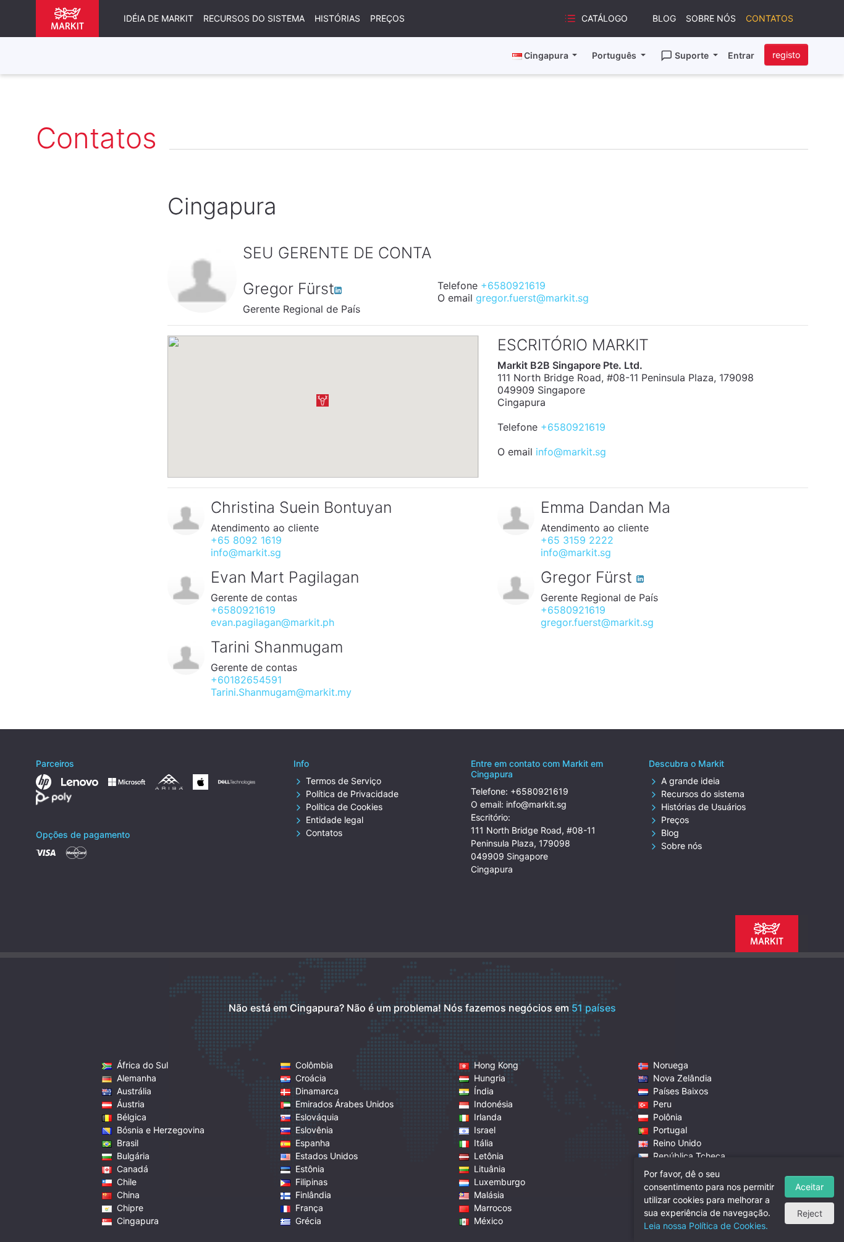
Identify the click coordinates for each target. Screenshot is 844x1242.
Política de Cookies (344, 806)
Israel (485, 1130)
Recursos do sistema (254, 18)
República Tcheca (689, 1156)
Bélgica (131, 1117)
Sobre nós (711, 18)
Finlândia (313, 1194)
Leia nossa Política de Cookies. (706, 1225)
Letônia (489, 1156)
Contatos (769, 18)
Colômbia (314, 1065)
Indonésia (493, 1104)
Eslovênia (314, 1130)
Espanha (312, 1143)
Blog (664, 18)
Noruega (670, 1065)
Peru (662, 1104)
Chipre (130, 1207)
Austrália (134, 1091)
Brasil (127, 1143)
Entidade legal (334, 819)
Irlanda (488, 1117)
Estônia (309, 1169)
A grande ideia (690, 780)
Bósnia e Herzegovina (161, 1130)
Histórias (337, 18)
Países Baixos (680, 1091)
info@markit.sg (571, 452)
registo (786, 54)
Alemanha (136, 1078)
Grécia (308, 1220)
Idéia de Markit (158, 18)
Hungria (489, 1078)
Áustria (131, 1104)
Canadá (132, 1169)
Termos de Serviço (343, 780)
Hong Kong (496, 1065)
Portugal (670, 1130)
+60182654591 (246, 680)
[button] (322, 400)
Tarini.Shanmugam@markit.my (281, 692)
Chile (127, 1182)
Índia (484, 1091)
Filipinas (311, 1182)
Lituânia (489, 1169)
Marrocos (493, 1207)
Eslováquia (317, 1117)
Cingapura (138, 1220)
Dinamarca (317, 1091)
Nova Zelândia (682, 1078)
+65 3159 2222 (577, 540)
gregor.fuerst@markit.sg (532, 298)
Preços (387, 18)
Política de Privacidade (352, 793)
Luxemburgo (499, 1182)
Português (615, 55)
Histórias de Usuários (703, 806)
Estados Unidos (326, 1156)
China (128, 1194)
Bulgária (133, 1156)
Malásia (489, 1194)
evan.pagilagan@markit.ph (272, 622)
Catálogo (604, 18)
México (488, 1220)
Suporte (693, 55)
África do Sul (142, 1065)
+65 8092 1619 (246, 540)
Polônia (667, 1117)
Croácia (310, 1078)
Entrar (741, 55)
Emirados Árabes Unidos (344, 1104)
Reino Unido (677, 1143)
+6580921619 (513, 285)
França (309, 1207)
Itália (483, 1143)
